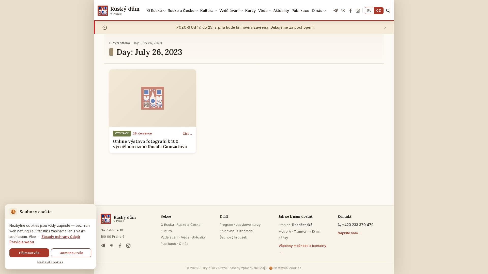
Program (226, 224)
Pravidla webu (21, 242)
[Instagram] (357, 10)
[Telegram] (335, 10)
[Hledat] (388, 10)
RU (369, 10)
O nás (317, 10)
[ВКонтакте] (343, 10)
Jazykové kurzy (248, 224)
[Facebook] (350, 10)
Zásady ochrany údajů (60, 237)
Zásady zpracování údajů (248, 268)
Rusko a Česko (181, 10)
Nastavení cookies (285, 268)
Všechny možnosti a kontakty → (302, 249)
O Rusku (154, 10)
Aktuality (281, 10)
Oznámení (245, 231)
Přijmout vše (29, 253)
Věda (263, 10)
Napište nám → (350, 233)
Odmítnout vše (71, 253)
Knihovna (227, 231)
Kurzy (250, 10)
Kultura (207, 10)
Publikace (300, 10)
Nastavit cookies (50, 262)
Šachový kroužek (233, 237)
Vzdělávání (229, 10)
